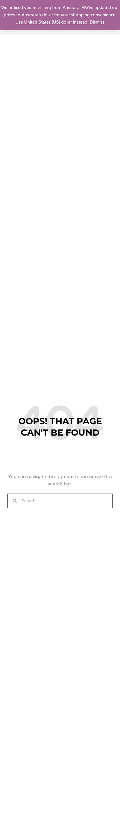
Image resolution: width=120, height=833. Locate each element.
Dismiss (97, 22)
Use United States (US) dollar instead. (52, 22)
